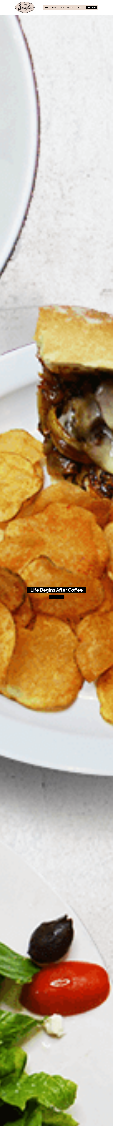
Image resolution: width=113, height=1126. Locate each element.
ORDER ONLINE (56, 597)
